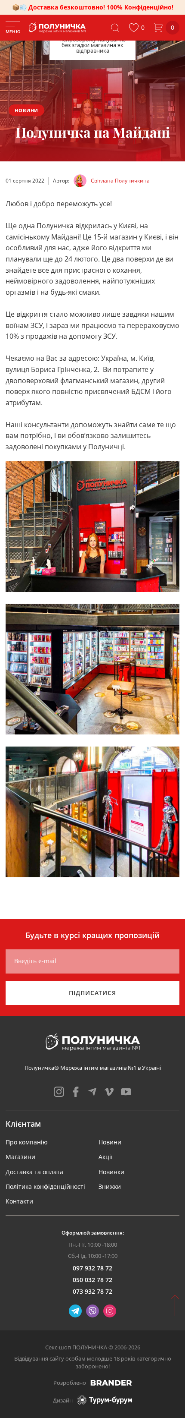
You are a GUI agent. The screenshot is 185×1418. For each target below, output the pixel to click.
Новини (26, 110)
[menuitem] (27, 1142)
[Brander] (111, 1383)
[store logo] (58, 27)
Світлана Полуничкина (120, 181)
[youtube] (126, 1092)
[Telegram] (75, 1311)
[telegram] (92, 1092)
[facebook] (76, 1092)
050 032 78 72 (92, 1280)
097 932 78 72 (92, 1268)
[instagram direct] (109, 1311)
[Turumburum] (104, 1400)
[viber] (92, 1311)
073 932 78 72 (92, 1291)
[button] (137, 27)
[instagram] (59, 1092)
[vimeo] (109, 1092)
